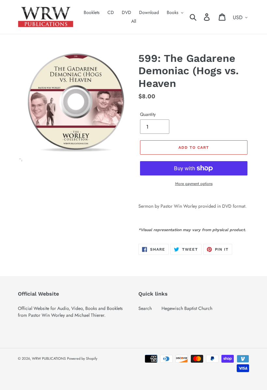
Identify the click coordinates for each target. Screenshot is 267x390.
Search (145, 308)
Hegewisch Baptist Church (187, 308)
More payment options (194, 183)
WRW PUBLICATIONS (49, 358)
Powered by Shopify (82, 358)
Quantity (148, 114)
